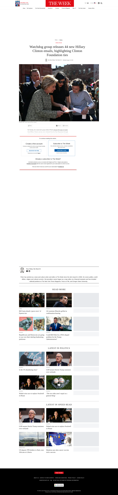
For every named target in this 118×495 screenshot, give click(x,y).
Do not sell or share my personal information (66, 480)
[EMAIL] (30, 271)
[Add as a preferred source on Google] (59, 485)
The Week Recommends (40, 8)
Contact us (61, 166)
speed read (59, 42)
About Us (36, 477)
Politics (60, 39)
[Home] (24, 8)
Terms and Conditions (61, 477)
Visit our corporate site (76, 490)
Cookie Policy (80, 477)
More (74, 8)
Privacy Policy (72, 477)
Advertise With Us (44, 480)
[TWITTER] (27, 271)
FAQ (51, 480)
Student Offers (91, 8)
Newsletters (50, 8)
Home (56, 39)
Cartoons (57, 8)
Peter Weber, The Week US (56, 60)
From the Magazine (66, 8)
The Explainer (30, 8)
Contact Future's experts (47, 477)
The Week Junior (82, 8)
